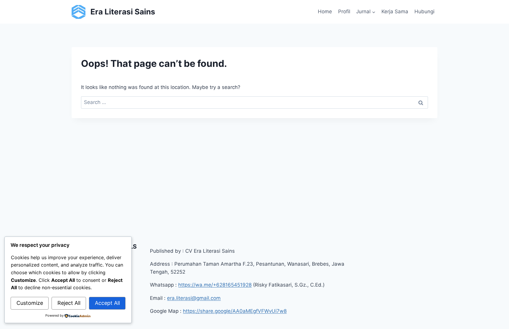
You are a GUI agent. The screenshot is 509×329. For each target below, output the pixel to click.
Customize (29, 303)
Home (325, 11)
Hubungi (424, 11)
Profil (344, 11)
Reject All (68, 303)
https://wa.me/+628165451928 (215, 285)
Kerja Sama (394, 11)
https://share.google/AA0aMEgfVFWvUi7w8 (235, 311)
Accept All (107, 303)
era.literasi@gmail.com (194, 298)
